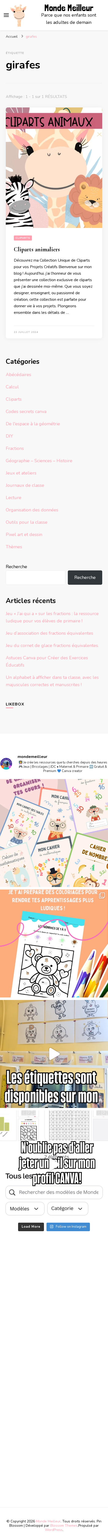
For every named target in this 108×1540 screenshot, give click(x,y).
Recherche (16, 567)
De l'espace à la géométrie (33, 424)
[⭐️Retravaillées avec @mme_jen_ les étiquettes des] (54, 1054)
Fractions (15, 448)
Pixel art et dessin (24, 534)
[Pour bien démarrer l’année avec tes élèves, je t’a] (54, 943)
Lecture (13, 498)
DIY (9, 436)
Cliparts (23, 238)
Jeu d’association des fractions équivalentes (49, 633)
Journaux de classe (25, 485)
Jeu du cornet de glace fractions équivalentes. (52, 645)
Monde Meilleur (68, 7)
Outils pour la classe (26, 522)
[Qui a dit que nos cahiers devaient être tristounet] (54, 833)
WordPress (54, 1529)
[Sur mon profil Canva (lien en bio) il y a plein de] (54, 1164)
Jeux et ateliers (21, 473)
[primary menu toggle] (6, 15)
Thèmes (14, 547)
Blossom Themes (64, 1525)
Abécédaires (18, 375)
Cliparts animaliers (37, 249)
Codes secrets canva (26, 411)
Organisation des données (32, 510)
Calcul (12, 387)
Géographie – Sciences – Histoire (39, 461)
